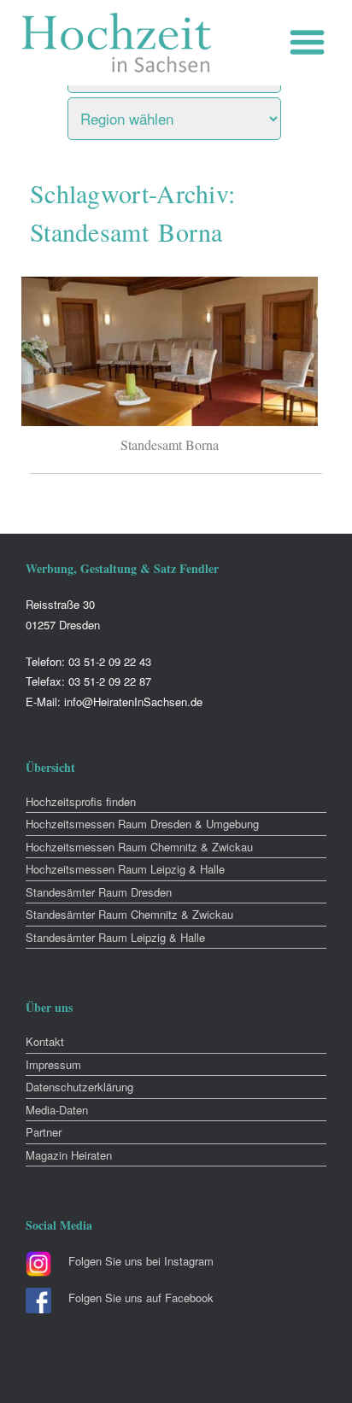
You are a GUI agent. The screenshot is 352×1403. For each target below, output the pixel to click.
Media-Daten (57, 1110)
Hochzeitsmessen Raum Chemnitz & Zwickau (139, 847)
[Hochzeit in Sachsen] (117, 43)
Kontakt (45, 1041)
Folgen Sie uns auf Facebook (141, 1297)
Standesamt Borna (169, 444)
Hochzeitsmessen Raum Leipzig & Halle (125, 869)
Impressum (53, 1064)
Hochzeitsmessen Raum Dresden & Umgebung (142, 823)
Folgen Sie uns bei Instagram (141, 1261)
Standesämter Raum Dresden (99, 892)
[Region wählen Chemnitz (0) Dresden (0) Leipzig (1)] (195, 114)
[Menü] (311, 42)
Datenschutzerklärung (79, 1087)
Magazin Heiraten (69, 1155)
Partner (44, 1132)
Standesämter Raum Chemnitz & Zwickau (129, 914)
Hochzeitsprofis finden (81, 801)
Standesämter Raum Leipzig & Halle (115, 937)
